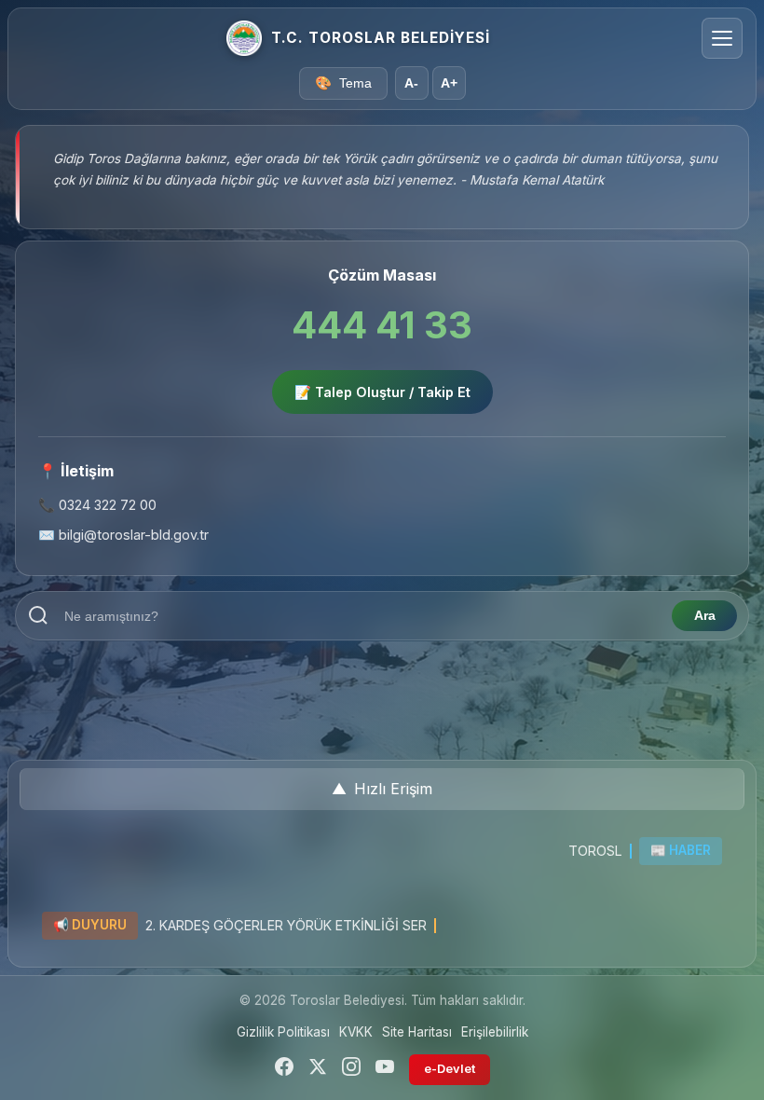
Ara (705, 616)
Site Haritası (417, 1031)
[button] (382, 789)
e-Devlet (449, 1069)
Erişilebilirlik (494, 1031)
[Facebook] (284, 1069)
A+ (449, 83)
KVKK (356, 1031)
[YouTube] (384, 1069)
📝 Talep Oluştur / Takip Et (382, 392)
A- (411, 83)
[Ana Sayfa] (244, 38)
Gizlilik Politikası (283, 1031)
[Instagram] (351, 1069)
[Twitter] (317, 1069)
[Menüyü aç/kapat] (722, 38)
